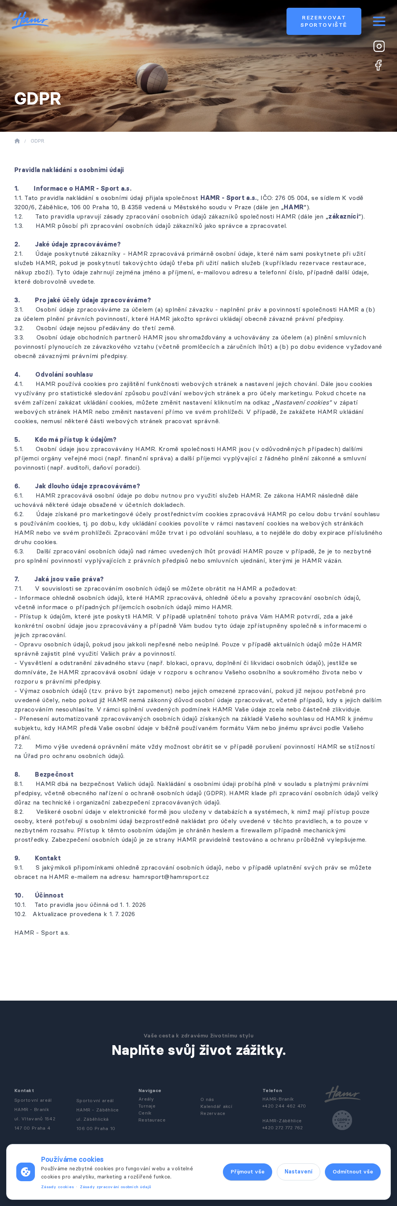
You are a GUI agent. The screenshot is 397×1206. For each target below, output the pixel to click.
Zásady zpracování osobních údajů (116, 1186)
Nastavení (298, 1171)
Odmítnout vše (353, 1171)
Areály (146, 1099)
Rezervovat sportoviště (323, 21)
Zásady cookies (57, 1186)
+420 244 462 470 (284, 1106)
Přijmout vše (247, 1171)
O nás (207, 1099)
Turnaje (146, 1106)
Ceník (145, 1113)
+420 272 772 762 (282, 1127)
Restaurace (152, 1120)
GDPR (38, 141)
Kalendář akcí (216, 1106)
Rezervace (213, 1113)
